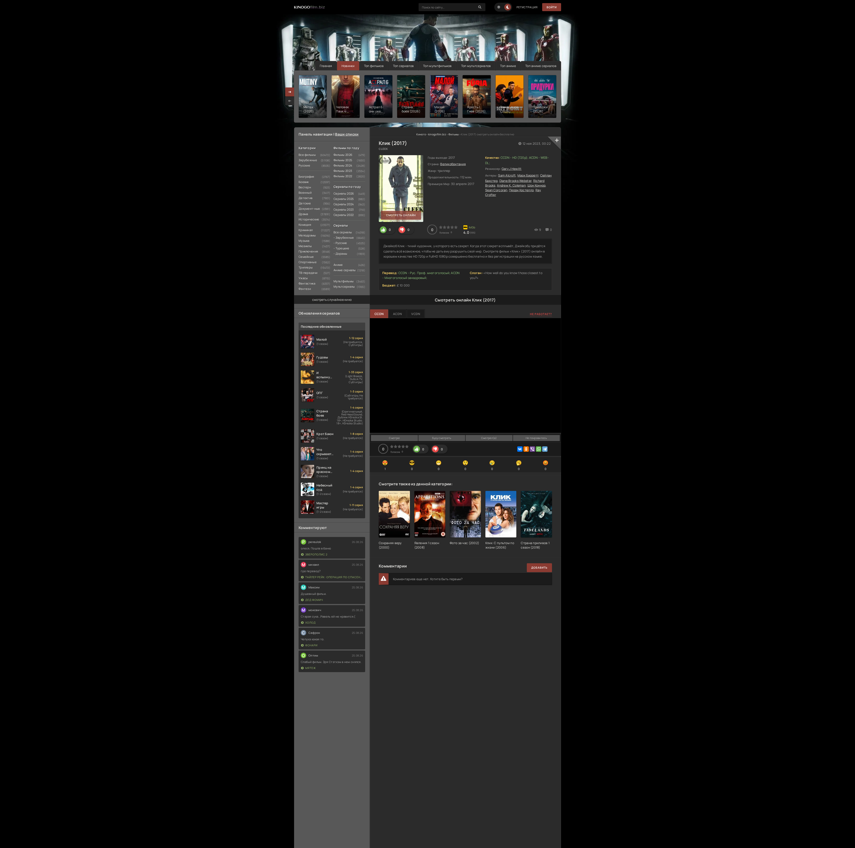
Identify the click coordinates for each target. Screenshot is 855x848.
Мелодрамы (307, 235)
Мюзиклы (305, 246)
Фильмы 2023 (343, 171)
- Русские (340, 243)
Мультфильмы (344, 281)
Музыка (304, 241)
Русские (304, 165)
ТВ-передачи (308, 273)
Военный (305, 193)
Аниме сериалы (345, 270)
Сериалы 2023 (344, 209)
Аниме (338, 265)
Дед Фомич (314, 600)
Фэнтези (305, 289)
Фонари (311, 645)
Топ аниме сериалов (540, 66)
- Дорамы (340, 254)
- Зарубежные (344, 238)
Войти (552, 7)
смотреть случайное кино (332, 299)
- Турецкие (341, 248)
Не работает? (541, 314)
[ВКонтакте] (520, 449)
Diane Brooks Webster (515, 181)
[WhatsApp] (538, 449)
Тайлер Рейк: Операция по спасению (334, 577)
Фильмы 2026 (343, 155)
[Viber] (532, 449)
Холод (310, 622)
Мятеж (310, 668)
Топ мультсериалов (476, 66)
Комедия (305, 225)
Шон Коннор (536, 185)
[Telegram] (545, 449)
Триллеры (306, 267)
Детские (305, 203)
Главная (326, 66)
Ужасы (303, 278)
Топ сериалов (403, 66)
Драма (303, 214)
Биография (306, 177)
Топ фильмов (374, 66)
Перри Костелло (521, 190)
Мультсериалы (344, 287)
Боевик (304, 182)
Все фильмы (307, 155)
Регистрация (527, 7)
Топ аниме (508, 66)
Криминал (306, 230)
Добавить (539, 567)
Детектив (305, 198)
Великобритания (453, 164)
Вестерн (305, 187)
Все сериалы (343, 232)
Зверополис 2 (316, 554)
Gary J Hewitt (512, 169)
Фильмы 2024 (343, 165)
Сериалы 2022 (344, 215)
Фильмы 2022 (343, 176)
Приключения (308, 251)
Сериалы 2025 (344, 199)
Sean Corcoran (496, 190)
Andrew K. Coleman (511, 185)
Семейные (306, 257)
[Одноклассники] (526, 449)
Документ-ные (309, 209)
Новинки (348, 66)
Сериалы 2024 (344, 204)
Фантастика (307, 283)
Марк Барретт (527, 175)
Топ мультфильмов (437, 66)
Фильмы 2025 (343, 160)
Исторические (309, 219)
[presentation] (289, 100)
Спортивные (308, 262)
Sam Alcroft (507, 175)
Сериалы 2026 (344, 193)
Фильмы (453, 134)
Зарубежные (308, 160)
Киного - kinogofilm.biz (431, 134)
